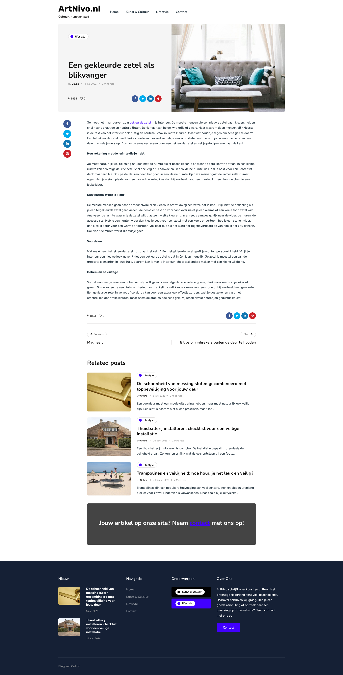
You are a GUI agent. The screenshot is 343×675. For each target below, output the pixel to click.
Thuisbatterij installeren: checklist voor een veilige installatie (188, 431)
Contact (181, 12)
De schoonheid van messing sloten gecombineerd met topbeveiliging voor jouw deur (191, 386)
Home (114, 12)
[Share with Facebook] (135, 98)
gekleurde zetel (140, 122)
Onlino (75, 83)
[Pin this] (158, 98)
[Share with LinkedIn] (150, 98)
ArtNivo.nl (79, 9)
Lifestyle (162, 12)
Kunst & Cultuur (137, 12)
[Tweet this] (142, 98)
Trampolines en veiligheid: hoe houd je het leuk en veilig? (195, 473)
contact (200, 523)
